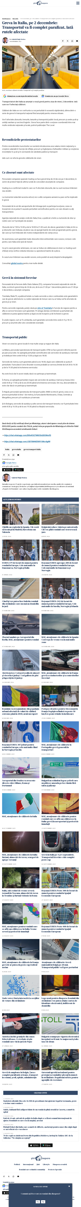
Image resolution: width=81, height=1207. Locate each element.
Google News (11, 462)
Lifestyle (46, 1164)
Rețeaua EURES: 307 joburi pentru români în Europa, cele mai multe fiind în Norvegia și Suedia (19, 747)
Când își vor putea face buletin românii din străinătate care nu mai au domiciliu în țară (20, 604)
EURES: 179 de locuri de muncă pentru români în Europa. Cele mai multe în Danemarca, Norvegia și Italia (20, 565)
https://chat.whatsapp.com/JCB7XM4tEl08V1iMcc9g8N (27, 441)
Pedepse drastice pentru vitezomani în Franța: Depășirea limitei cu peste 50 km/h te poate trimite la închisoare (60, 711)
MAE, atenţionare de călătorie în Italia (19, 816)
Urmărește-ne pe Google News (57, 96)
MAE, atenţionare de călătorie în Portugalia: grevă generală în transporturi (56, 747)
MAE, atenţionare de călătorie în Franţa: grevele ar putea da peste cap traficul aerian (20, 965)
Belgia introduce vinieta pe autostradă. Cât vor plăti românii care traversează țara (60, 529)
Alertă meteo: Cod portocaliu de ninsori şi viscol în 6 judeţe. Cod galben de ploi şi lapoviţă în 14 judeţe (20, 675)
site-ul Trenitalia (44, 308)
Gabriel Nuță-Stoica (18, 39)
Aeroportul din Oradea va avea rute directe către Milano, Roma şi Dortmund (18, 783)
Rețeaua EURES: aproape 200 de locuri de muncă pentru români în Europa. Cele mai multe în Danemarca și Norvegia (60, 567)
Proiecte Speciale (55, 1169)
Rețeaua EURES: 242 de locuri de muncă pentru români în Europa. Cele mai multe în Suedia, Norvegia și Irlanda (60, 604)
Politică (17, 1164)
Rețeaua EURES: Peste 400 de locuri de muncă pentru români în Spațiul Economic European (60, 929)
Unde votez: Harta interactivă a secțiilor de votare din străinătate (20, 999)
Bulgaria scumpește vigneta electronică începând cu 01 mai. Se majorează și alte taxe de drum (60, 1039)
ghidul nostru (17, 263)
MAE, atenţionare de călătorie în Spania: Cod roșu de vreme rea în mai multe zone (60, 639)
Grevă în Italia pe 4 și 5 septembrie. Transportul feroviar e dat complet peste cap (58, 857)
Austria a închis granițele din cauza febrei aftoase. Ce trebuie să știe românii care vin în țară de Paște (18, 1039)
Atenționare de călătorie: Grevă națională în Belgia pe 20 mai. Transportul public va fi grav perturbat (60, 965)
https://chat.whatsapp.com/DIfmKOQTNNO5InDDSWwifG (27, 435)
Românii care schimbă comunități (32, 1169)
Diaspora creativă (60, 1164)
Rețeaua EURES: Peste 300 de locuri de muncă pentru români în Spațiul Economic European (60, 893)
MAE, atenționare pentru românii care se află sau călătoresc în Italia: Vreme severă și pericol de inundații (19, 929)
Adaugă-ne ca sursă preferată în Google (22, 96)
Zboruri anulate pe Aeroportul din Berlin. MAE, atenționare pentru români (20, 638)
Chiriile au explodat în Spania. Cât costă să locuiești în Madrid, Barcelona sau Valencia (20, 529)
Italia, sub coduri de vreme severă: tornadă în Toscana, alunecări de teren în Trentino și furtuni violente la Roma (20, 893)
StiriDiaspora (6, 18)
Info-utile (15, 18)
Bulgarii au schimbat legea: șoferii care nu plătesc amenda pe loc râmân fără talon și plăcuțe (60, 783)
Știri (38, 1164)
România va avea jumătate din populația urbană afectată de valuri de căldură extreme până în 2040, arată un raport (20, 711)
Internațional (28, 1164)
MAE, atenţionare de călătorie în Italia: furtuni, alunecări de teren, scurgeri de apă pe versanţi (20, 857)
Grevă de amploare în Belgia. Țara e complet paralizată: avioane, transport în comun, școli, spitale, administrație (20, 1075)
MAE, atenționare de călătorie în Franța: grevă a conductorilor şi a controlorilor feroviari (60, 675)
